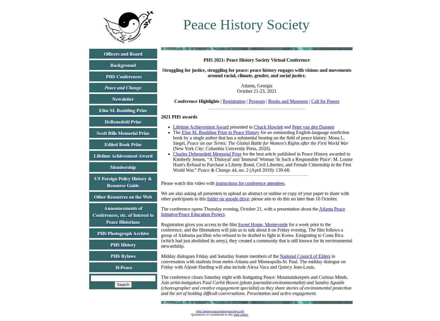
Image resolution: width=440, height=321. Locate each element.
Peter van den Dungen (313, 127)
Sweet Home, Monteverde (263, 224)
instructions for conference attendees (250, 183)
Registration (234, 101)
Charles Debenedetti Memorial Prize (207, 153)
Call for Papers (325, 101)
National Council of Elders (305, 256)
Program (257, 101)
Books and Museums (288, 101)
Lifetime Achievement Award (201, 127)
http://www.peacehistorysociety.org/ (220, 311)
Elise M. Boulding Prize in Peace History (221, 132)
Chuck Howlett (268, 127)
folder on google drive (228, 198)
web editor (241, 314)
